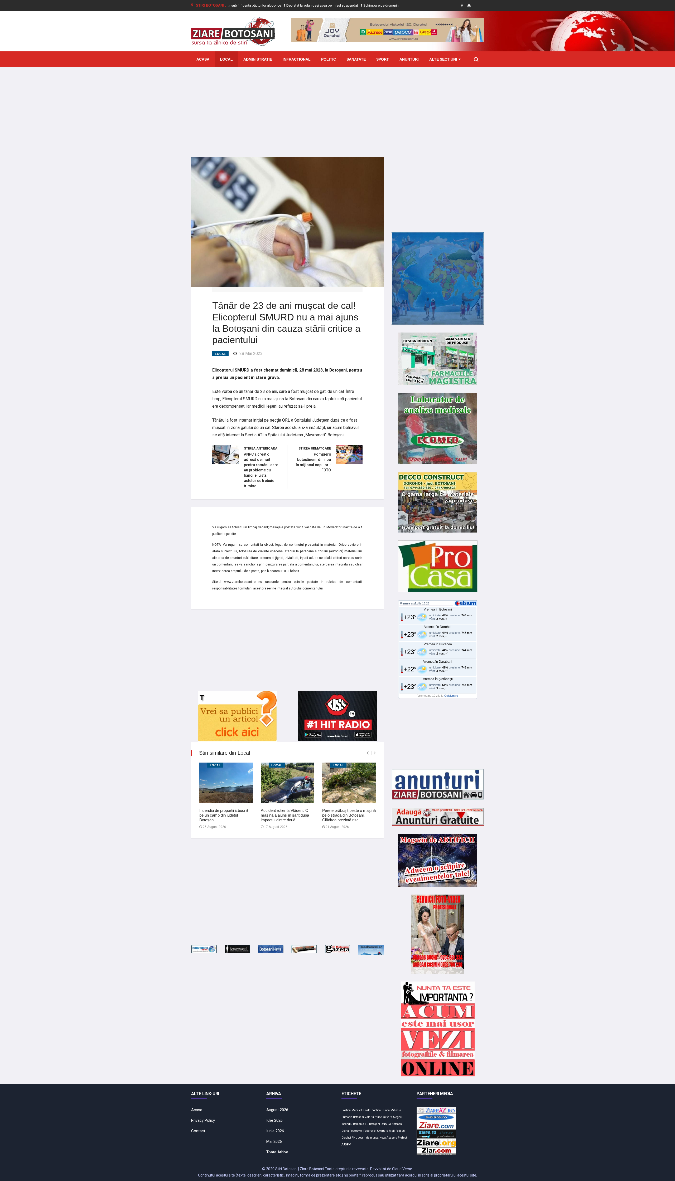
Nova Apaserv (388, 1137)
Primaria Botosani (352, 1117)
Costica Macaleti (352, 1110)
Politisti (400, 1131)
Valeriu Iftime (373, 1117)
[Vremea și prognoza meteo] (466, 603)
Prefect (402, 1137)
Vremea (405, 603)
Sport (382, 59)
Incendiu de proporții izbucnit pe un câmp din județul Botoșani (223, 815)
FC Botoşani (372, 1124)
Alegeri (397, 1117)
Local (226, 59)
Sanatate (356, 59)
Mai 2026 (274, 1141)
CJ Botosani (395, 1124)
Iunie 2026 (275, 1131)
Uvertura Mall (386, 1131)
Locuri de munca (368, 1137)
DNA (384, 1124)
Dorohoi (346, 1137)
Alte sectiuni (443, 59)
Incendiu (346, 1124)
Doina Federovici (352, 1131)
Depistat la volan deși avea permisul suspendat (280, 5)
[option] (280, 5)
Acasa (202, 59)
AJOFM (346, 1144)
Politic (328, 59)
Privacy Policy (203, 1120)
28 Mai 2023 (251, 353)
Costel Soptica (372, 1110)
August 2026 (277, 1109)
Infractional (297, 59)
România (358, 1124)
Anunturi (409, 59)
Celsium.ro (451, 695)
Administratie (257, 59)
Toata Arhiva (277, 1152)
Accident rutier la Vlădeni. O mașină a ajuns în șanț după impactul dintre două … (285, 815)
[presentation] (368, 753)
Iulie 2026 (274, 1120)
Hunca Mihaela (391, 1110)
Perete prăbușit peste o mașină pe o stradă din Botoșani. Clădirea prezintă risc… (349, 815)
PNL (354, 1137)
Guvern (387, 1117)
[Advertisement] (337, 108)
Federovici (369, 1131)
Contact (198, 1131)
